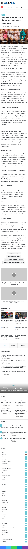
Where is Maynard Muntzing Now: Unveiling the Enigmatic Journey (6, 402)
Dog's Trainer (5, 532)
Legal (3, 516)
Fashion (4, 482)
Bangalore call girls (14, 253)
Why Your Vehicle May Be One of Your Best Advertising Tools (7, 322)
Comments (22, 345)
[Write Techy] (9, 3)
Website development (7, 539)
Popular (4, 345)
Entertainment (5, 505)
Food (3, 493)
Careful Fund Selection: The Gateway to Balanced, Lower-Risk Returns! (7, 337)
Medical (4, 507)
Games (3, 534)
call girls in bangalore (14, 256)
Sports (3, 525)
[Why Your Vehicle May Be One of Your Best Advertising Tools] (7, 315)
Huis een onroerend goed (8, 527)
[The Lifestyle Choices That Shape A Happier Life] (21, 315)
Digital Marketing (6, 475)
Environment (5, 530)
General (4, 498)
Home (3, 11)
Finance (4, 472)
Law (3, 488)
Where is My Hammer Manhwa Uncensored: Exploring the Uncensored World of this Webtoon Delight (20, 411)
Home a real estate (6, 468)
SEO (3, 486)
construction (5, 502)
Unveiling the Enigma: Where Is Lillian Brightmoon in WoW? (6, 410)
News (3, 456)
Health (3, 479)
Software (4, 484)
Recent (13, 345)
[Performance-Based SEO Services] (21, 330)
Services (4, 466)
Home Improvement (6, 461)
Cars (3, 518)
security (4, 521)
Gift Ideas (4, 541)
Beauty (3, 495)
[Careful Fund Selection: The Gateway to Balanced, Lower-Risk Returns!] (7, 330)
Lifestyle (4, 491)
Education (4, 509)
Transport (4, 537)
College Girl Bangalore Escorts (14, 259)
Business (4, 454)
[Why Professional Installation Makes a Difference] (5, 434)
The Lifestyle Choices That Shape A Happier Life (15, 7)
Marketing (4, 500)
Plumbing (4, 514)
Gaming (4, 459)
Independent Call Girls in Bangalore (14, 262)
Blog (7, 11)
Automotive (4, 523)
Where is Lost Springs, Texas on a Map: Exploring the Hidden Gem (20, 402)
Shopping (4, 511)
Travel (3, 477)
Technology (4, 470)
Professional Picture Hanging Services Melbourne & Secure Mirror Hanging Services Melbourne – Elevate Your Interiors (14, 390)
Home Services (5, 463)
